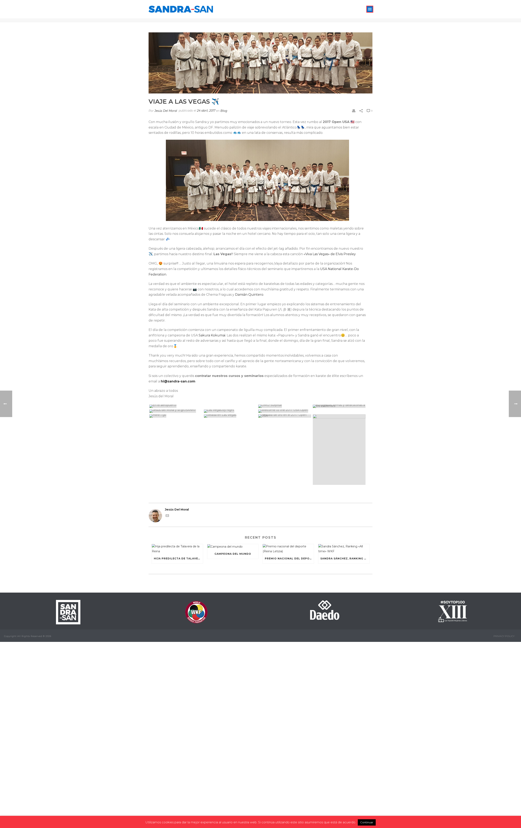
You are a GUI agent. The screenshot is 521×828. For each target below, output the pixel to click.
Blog (223, 111)
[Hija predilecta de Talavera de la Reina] (177, 548)
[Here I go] (175, 416)
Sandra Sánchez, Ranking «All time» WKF (344, 558)
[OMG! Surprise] (284, 406)
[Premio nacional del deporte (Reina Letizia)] (288, 548)
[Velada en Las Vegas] (230, 416)
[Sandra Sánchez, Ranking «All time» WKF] (343, 548)
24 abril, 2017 (206, 110)
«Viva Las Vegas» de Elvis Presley (330, 254)
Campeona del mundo (233, 553)
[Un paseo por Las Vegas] (339, 449)
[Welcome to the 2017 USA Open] (312, 411)
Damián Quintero (249, 294)
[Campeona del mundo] (232, 546)
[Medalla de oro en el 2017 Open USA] (284, 416)
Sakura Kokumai (212, 335)
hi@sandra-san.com (178, 381)
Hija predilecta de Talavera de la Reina (178, 558)
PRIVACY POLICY (504, 636)
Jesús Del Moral (165, 111)
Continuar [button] (366, 822)
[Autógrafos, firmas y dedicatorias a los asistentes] (339, 406)
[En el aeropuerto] (203, 406)
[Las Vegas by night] (230, 411)
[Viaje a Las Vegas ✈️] (260, 62)
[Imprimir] (353, 110)
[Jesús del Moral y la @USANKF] (175, 411)
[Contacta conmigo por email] (167, 516)
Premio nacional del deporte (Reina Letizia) (289, 558)
